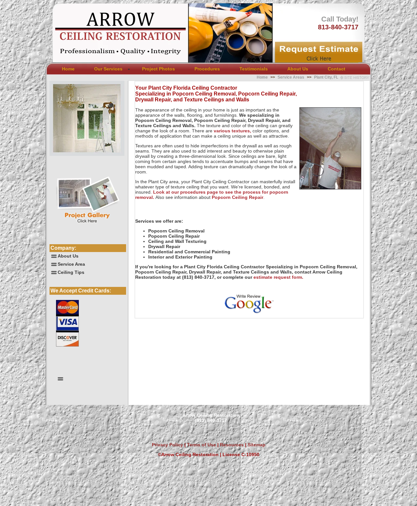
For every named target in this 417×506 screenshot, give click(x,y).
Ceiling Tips (71, 272)
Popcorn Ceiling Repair (236, 197)
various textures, (232, 130)
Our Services (108, 68)
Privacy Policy (167, 444)
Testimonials (253, 68)
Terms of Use (201, 444)
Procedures (207, 68)
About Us (297, 68)
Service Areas (291, 77)
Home (68, 68)
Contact (336, 68)
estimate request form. (278, 277)
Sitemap (257, 444)
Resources (231, 444)
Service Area (71, 264)
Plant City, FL (326, 77)
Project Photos (158, 68)
